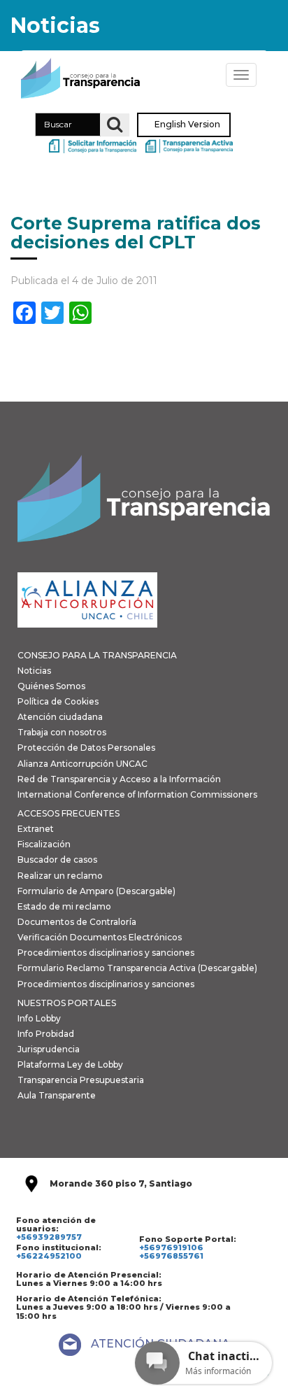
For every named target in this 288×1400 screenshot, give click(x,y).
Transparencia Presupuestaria (80, 1080)
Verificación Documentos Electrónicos (99, 937)
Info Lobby (39, 1018)
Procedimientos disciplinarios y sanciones (105, 952)
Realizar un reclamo (60, 875)
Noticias (34, 670)
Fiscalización (44, 844)
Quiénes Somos (51, 686)
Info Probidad (45, 1033)
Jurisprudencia (48, 1049)
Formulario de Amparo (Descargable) (96, 891)
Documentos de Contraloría (76, 922)
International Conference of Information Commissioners (137, 794)
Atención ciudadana (60, 717)
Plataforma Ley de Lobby (70, 1064)
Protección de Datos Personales (86, 747)
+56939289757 (49, 1237)
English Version (187, 125)
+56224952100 (49, 1256)
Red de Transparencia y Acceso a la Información (119, 779)
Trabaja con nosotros (61, 732)
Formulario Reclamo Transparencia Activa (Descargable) (137, 968)
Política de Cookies (58, 701)
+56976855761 (171, 1256)
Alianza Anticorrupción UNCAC (82, 763)
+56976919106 (171, 1247)
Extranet (35, 828)
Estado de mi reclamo (64, 906)
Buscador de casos (57, 859)
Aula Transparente (56, 1095)
